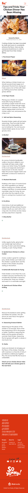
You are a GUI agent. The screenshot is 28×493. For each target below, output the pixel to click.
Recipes (5, 423)
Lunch (3, 444)
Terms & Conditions (20, 443)
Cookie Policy (21, 447)
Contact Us (12, 442)
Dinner (3, 446)
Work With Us (12, 444)
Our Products (8, 431)
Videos (5, 420)
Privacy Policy (21, 446)
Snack (3, 449)
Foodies (5, 426)
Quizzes (5, 428)
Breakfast (4, 442)
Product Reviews (10, 434)
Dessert (4, 447)
